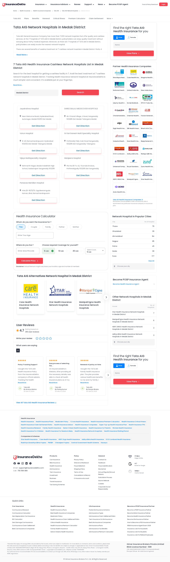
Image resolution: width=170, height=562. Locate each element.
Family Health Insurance (52, 428)
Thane (115, 226)
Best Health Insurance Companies (63, 513)
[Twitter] (30, 463)
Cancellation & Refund (82, 475)
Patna (114, 246)
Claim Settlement (96, 18)
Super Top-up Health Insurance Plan (113, 425)
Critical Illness (59, 18)
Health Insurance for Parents (100, 428)
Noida (114, 251)
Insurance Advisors (59, 4)
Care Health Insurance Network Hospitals (29, 305)
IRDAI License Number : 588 (139, 547)
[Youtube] (18, 463)
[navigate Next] (106, 297)
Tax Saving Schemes (57, 485)
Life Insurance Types (96, 513)
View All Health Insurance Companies (127, 200)
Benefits (35, 18)
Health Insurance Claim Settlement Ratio (36, 425)
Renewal (46, 18)
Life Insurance (54, 469)
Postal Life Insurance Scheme (99, 510)
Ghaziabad (116, 231)
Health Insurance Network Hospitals (88, 431)
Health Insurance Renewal (31, 428)
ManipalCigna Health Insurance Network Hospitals (90, 305)
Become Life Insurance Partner (137, 519)
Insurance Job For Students (137, 532)
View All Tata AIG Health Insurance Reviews (35, 402)
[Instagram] (22, 463)
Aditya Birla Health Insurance (93, 439)
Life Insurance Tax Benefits (98, 529)
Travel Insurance (56, 481)
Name (117, 45)
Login (163, 4)
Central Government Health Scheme (85, 443)
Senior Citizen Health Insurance (75, 428)
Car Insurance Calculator (21, 513)
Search (80, 92)
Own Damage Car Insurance (22, 522)
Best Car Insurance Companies (23, 529)
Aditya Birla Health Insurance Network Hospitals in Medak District (127, 335)
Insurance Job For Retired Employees (140, 535)
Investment (54, 475)
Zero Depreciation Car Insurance (23, 516)
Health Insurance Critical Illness (134, 421)
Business (53, 478)
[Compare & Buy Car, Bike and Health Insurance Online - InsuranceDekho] (13, 5)
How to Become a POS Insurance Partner (141, 522)
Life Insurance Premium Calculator (101, 532)
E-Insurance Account (81, 478)
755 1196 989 (23, 471)
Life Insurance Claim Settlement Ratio (102, 516)
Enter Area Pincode (26, 251)
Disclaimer (102, 469)
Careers (101, 484)
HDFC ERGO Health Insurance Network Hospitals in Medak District (127, 328)
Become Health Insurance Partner (139, 516)
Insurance (40, 4)
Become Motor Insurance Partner (138, 513)
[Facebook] (14, 463)
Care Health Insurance (48, 439)
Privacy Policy (78, 460)
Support (88, 4)
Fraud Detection (79, 466)
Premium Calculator (76, 18)
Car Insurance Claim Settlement (23, 526)
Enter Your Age (24, 235)
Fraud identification (105, 466)
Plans (26, 18)
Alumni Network (103, 481)
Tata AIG (17, 18)
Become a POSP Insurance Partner (139, 510)
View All (151, 261)
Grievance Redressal (81, 463)
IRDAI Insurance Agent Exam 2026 (139, 526)
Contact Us (102, 460)
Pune (114, 256)
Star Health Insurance (29, 439)
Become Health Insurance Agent (126, 284)
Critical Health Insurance (59, 522)
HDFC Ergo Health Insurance (69, 439)
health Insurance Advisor (63, 425)
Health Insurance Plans (44, 421)
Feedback (101, 463)
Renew (77, 4)
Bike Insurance (55, 463)
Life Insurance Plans (96, 526)
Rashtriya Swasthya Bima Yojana (33, 443)
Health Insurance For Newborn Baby (59, 431)
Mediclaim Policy (61, 421)
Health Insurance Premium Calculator (105, 421)
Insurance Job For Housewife (137, 529)
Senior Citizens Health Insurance (62, 532)
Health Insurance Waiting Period (116, 431)
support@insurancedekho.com (31, 468)
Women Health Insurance (122, 428)
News (100, 4)
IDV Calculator (17, 519)
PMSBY (50, 443)
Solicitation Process (105, 477)
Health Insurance (27, 421)
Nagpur (115, 241)
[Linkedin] (26, 463)
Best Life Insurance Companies (100, 522)
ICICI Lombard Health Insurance (118, 439)
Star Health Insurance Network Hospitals (60, 303)
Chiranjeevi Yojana (62, 443)
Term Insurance (55, 472)
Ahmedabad (117, 236)
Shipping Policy (79, 469)
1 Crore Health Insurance (79, 421)
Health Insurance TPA (137, 425)
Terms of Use (78, 472)
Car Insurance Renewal (20, 510)
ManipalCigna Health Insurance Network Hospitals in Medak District (128, 320)
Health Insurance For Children (32, 431)
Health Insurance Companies (86, 425)
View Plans (132, 53)
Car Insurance (55, 460)
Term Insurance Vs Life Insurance (100, 519)
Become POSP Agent (118, 4)
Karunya (104, 443)
